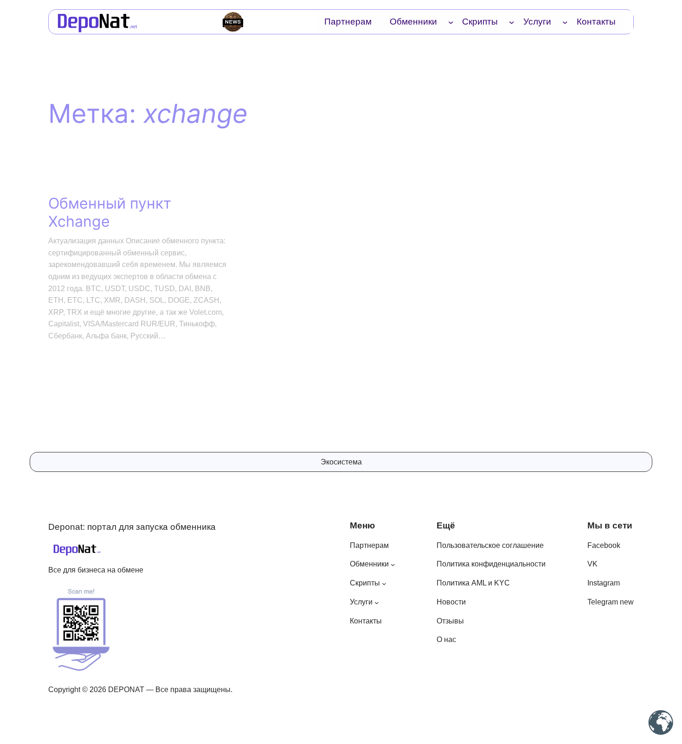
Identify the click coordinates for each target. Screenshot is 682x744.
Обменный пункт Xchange (109, 212)
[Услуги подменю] (565, 22)
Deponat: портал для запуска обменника (132, 527)
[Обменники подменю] (451, 22)
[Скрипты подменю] (512, 22)
